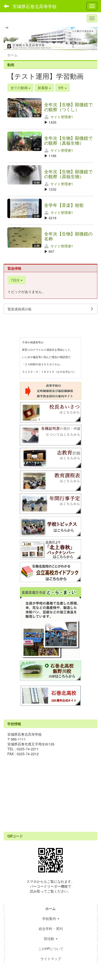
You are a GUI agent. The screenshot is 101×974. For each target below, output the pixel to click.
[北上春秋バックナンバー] (50, 549)
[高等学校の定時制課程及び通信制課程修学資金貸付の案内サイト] (50, 391)
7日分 (16, 280)
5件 (61, 87)
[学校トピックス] (50, 526)
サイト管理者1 (61, 116)
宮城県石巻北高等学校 (35, 6)
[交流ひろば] (50, 621)
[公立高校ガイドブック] (50, 572)
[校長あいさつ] (4, 332)
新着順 (43, 87)
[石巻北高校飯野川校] (50, 671)
